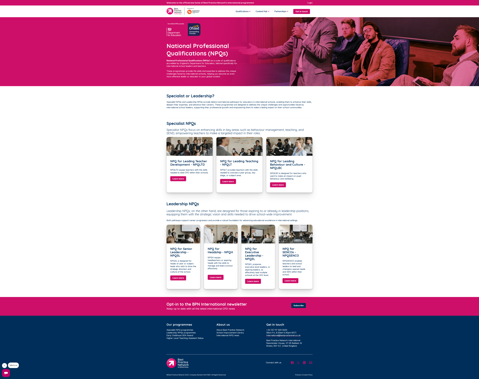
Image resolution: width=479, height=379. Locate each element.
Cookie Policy (307, 375)
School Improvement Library (230, 332)
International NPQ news (227, 335)
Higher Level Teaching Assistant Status (185, 338)
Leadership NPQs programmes (181, 332)
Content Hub (262, 11)
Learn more (178, 178)
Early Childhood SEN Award (180, 335)
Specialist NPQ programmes (180, 330)
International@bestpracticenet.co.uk (283, 335)
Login (309, 2)
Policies (298, 375)
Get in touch (302, 11)
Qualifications (242, 11)
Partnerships (280, 11)
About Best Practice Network (230, 330)
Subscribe (299, 305)
